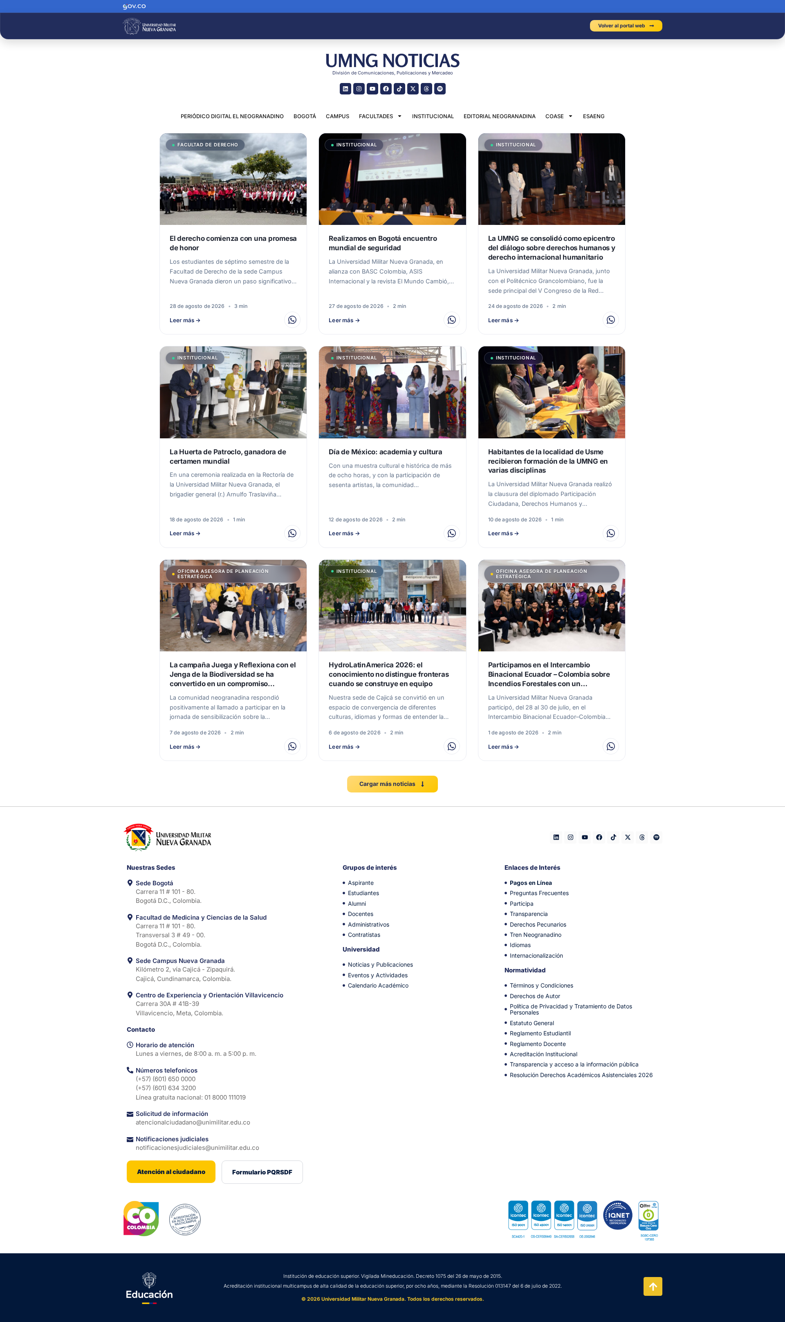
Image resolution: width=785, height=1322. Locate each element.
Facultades (376, 116)
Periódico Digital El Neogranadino (232, 116)
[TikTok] (399, 88)
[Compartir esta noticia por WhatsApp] (292, 320)
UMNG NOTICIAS (392, 60)
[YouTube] (372, 88)
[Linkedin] (345, 88)
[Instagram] (359, 88)
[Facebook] (386, 88)
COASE (554, 116)
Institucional (433, 116)
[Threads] (426, 88)
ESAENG (594, 116)
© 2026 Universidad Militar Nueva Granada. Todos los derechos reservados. (392, 1299)
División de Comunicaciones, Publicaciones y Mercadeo (392, 73)
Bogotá (305, 116)
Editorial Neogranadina (500, 116)
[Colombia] (141, 1218)
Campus (337, 116)
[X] (413, 88)
